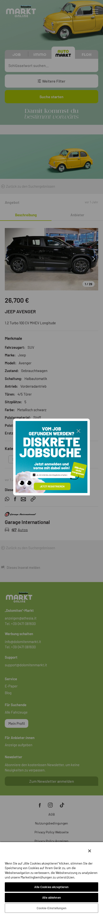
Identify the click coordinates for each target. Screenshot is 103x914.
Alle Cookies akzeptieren (51, 887)
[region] (51, 878)
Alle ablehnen (51, 897)
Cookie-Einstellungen (51, 908)
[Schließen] (89, 851)
